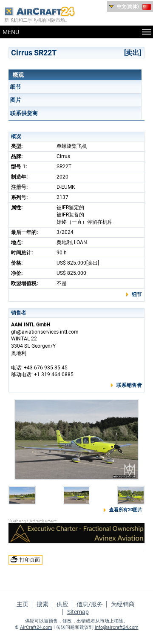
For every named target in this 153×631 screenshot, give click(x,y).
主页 (22, 604)
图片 (15, 100)
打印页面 (30, 560)
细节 (15, 87)
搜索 (42, 604)
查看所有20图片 (125, 510)
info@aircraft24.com (117, 627)
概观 (18, 75)
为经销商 (123, 604)
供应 (62, 604)
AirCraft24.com (36, 627)
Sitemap (78, 611)
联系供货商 (24, 113)
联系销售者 (129, 385)
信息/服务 (89, 604)
